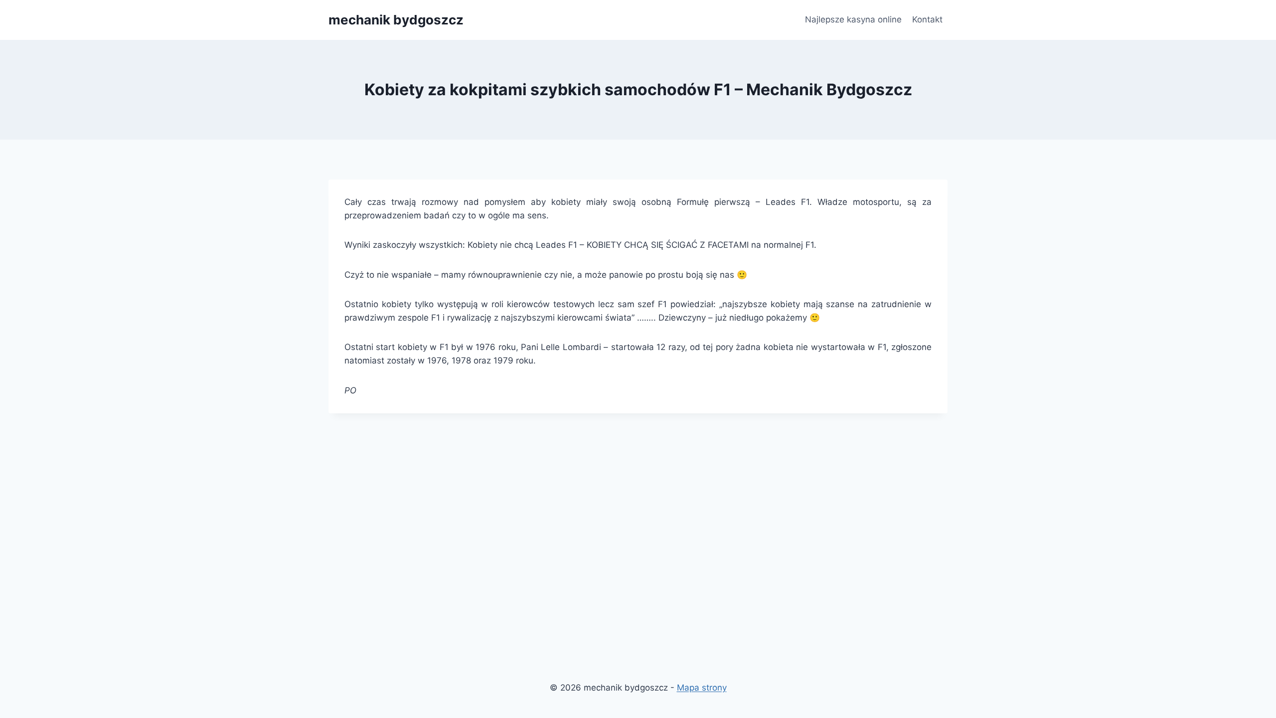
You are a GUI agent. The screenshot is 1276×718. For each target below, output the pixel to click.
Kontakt (927, 19)
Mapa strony (702, 688)
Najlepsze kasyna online (853, 19)
